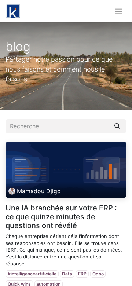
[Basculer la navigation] (118, 11)
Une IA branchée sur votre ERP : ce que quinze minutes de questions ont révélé (61, 216)
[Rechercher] (117, 126)
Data (67, 273)
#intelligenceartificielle (32, 273)
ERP (82, 273)
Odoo (98, 273)
